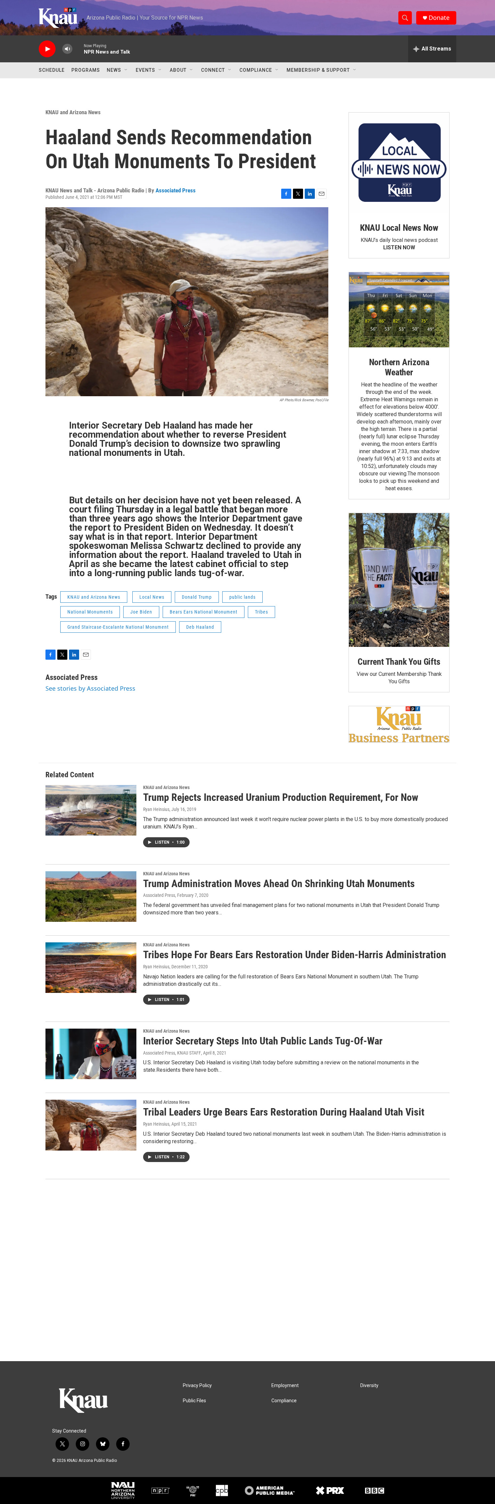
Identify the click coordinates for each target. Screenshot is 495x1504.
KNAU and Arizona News (73, 112)
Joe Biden (141, 612)
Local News (151, 597)
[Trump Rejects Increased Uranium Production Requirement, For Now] (90, 810)
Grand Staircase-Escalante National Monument (118, 627)
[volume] (67, 49)
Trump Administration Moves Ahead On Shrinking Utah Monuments (279, 883)
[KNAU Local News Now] (399, 163)
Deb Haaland (200, 627)
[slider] (78, 48)
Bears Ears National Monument (203, 612)
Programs (85, 70)
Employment (285, 1385)
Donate (439, 17)
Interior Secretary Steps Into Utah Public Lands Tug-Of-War (263, 1041)
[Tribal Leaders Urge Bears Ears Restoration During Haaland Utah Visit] (90, 1125)
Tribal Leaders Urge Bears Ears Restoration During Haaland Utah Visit (283, 1112)
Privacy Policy (197, 1385)
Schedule (52, 70)
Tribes (261, 612)
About (178, 70)
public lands (242, 597)
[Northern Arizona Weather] (399, 310)
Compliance (255, 70)
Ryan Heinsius (156, 809)
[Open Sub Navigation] (126, 70)
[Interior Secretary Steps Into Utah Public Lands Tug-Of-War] (90, 1054)
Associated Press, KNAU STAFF (172, 1053)
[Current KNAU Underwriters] (399, 724)
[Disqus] (247, 1270)
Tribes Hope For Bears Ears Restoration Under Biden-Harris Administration (294, 955)
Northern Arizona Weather (399, 367)
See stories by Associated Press (90, 688)
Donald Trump (197, 597)
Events (145, 70)
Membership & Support (318, 70)
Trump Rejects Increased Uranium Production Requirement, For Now (280, 797)
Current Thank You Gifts (399, 662)
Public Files (194, 1400)
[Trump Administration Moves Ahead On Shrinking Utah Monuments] (90, 896)
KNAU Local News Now (399, 228)
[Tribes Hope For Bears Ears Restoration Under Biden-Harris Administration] (90, 967)
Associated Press (176, 190)
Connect (213, 70)
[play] (47, 49)
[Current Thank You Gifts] (399, 580)
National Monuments (90, 612)
